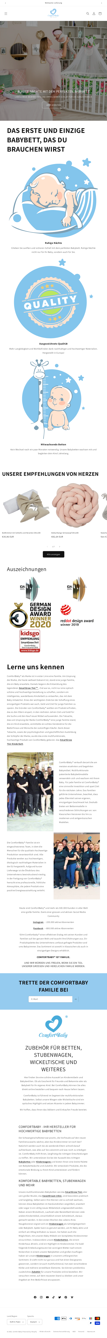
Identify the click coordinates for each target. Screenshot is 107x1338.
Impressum (91, 1331)
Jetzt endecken (53, 105)
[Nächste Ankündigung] (102, 3)
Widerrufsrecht (45, 1331)
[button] (6, 14)
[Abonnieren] (75, 999)
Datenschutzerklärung (61, 1331)
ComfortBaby (17, 1332)
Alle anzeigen (53, 554)
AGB (74, 1331)
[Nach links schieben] (47, 547)
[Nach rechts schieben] (60, 547)
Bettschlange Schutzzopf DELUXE (65, 533)
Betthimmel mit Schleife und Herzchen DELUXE (21, 533)
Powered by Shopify (30, 1332)
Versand (81, 1331)
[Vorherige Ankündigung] (5, 3)
